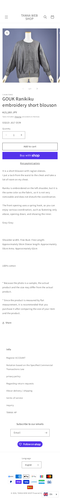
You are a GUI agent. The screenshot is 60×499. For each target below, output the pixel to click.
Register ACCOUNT (15, 357)
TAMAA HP (11, 412)
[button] (6, 17)
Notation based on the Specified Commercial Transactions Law (29, 367)
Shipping (18, 117)
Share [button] (9, 322)
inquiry (10, 405)
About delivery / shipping (19, 390)
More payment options (30, 163)
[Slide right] (37, 88)
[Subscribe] (45, 433)
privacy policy (13, 376)
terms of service (14, 397)
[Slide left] (23, 88)
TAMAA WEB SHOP (24, 493)
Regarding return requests (20, 383)
